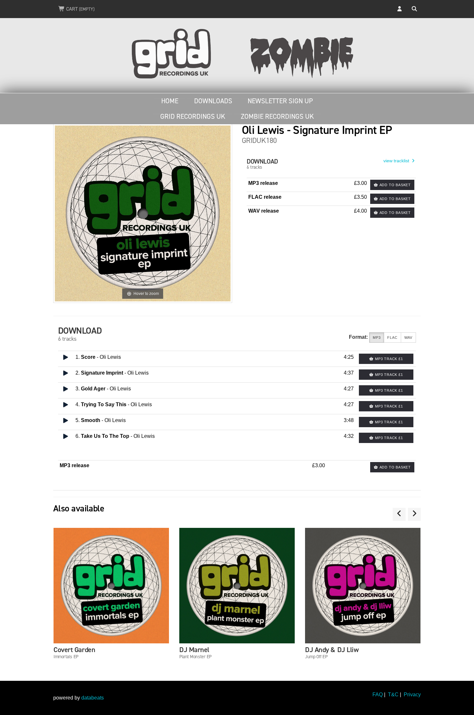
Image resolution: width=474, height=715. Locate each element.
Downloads (213, 101)
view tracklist (396, 160)
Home (169, 101)
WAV (408, 337)
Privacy (412, 694)
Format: (358, 337)
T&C (393, 694)
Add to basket (394, 185)
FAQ (377, 694)
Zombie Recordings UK (277, 116)
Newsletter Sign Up (280, 101)
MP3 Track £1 (388, 359)
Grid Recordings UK (192, 116)
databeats (92, 697)
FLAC (392, 337)
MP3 (376, 337)
